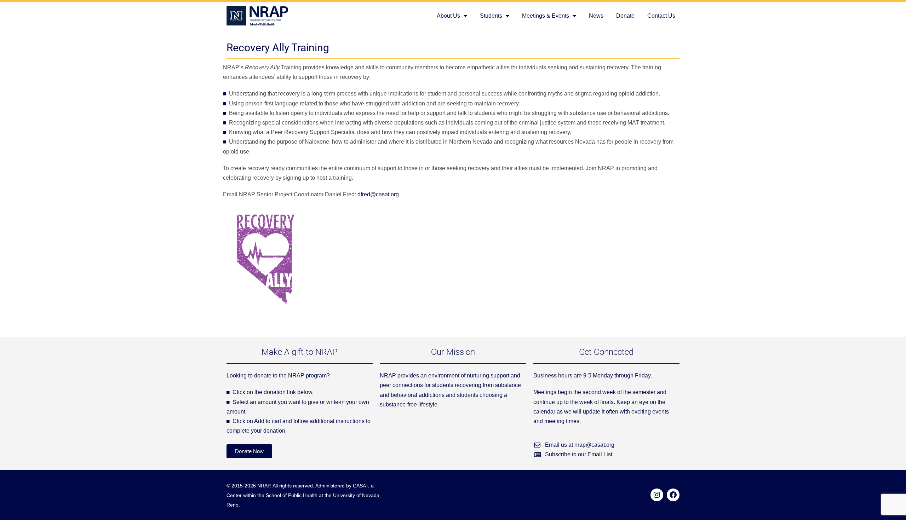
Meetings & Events (545, 16)
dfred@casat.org (378, 194)
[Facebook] (673, 495)
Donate (625, 16)
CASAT (360, 486)
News (596, 16)
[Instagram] (656, 495)
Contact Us (661, 16)
